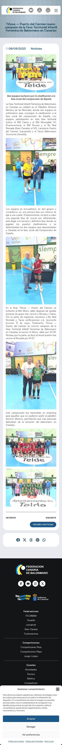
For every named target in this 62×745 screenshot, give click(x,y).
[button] (57, 689)
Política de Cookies (16, 741)
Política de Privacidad (34, 741)
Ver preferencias (31, 734)
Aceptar (31, 718)
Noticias (36, 48)
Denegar (31, 726)
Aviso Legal (49, 741)
